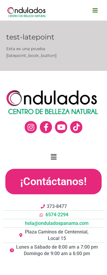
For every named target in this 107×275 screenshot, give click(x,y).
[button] (53, 181)
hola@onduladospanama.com (57, 223)
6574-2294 (56, 214)
